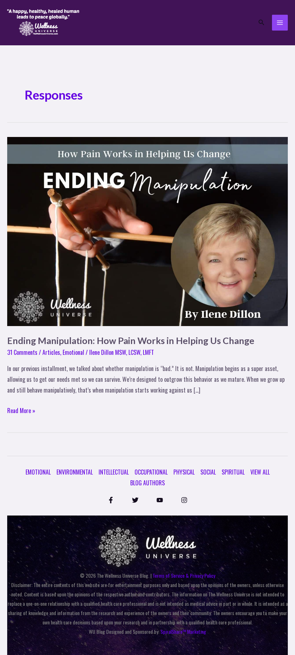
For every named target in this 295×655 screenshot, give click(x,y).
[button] (261, 22)
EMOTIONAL (38, 472)
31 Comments (22, 352)
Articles (51, 352)
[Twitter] (135, 500)
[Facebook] (111, 500)
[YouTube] (159, 500)
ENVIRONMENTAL (74, 472)
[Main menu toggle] (280, 23)
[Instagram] (184, 500)
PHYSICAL (184, 472)
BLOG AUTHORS (147, 482)
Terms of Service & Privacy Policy (184, 575)
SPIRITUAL (233, 472)
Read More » (21, 410)
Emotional (73, 352)
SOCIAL (208, 472)
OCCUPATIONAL (151, 472)
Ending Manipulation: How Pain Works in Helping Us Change (130, 340)
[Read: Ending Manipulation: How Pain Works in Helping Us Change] (147, 230)
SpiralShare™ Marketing (183, 631)
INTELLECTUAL (114, 472)
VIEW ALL (260, 472)
